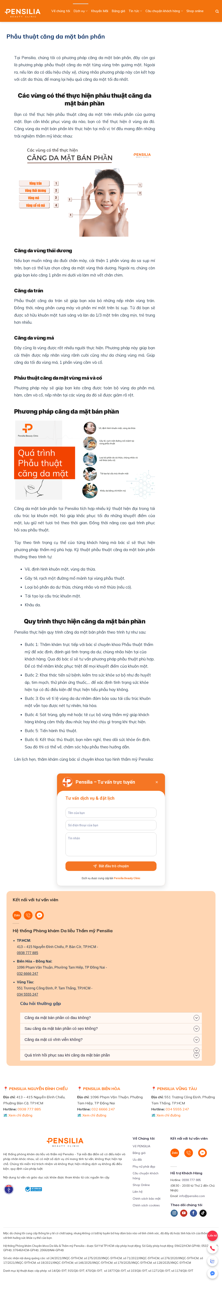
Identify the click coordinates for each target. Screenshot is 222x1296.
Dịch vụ (79, 11)
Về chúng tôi (60, 11)
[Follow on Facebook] (193, 1213)
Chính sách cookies (146, 1205)
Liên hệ (138, 1192)
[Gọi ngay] (212, 1248)
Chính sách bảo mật (146, 1199)
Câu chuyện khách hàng (162, 11)
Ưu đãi (137, 1160)
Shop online (195, 11)
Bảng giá (118, 11)
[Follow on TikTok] (203, 1213)
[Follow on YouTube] (183, 1213)
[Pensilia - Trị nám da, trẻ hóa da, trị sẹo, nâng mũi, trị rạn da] (23, 11)
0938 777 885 (27, 953)
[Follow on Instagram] (174, 1213)
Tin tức (134, 11)
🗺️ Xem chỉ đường (17, 1115)
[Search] (217, 11)
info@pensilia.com (192, 1196)
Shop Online (141, 1185)
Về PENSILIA (141, 1146)
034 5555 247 (27, 994)
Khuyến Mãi (99, 11)
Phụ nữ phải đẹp (144, 1166)
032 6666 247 (27, 974)
